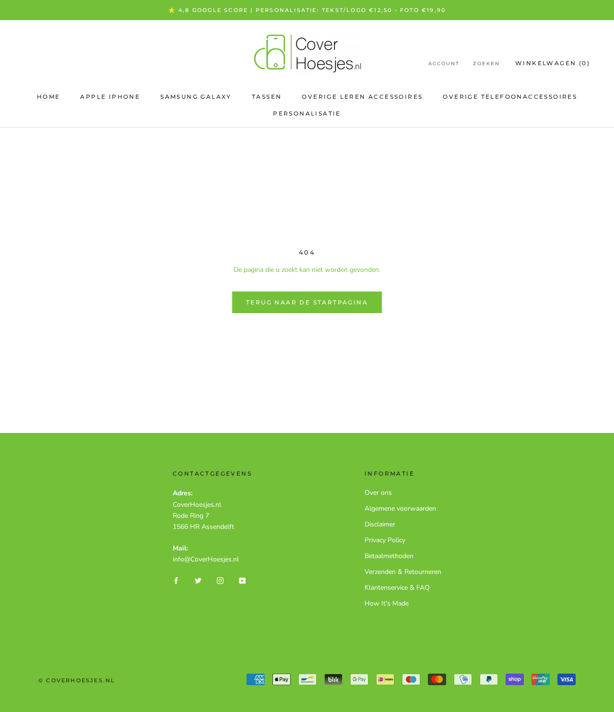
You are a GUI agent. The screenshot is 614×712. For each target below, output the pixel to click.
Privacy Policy (385, 540)
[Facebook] (176, 579)
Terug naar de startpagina (307, 302)
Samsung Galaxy (196, 96)
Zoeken (486, 63)
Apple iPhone (110, 96)
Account (444, 63)
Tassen (267, 96)
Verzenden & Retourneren (403, 571)
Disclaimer (380, 524)
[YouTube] (242, 579)
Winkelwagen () (552, 63)
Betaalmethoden (389, 555)
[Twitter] (198, 579)
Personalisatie (307, 113)
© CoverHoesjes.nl (76, 680)
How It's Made (387, 603)
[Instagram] (220, 579)
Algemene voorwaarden (400, 508)
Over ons (378, 492)
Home (48, 96)
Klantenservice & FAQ (397, 587)
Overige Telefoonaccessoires (510, 96)
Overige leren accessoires (362, 96)
